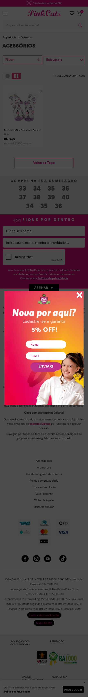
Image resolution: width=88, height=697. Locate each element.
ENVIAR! (45, 366)
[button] (80, 295)
